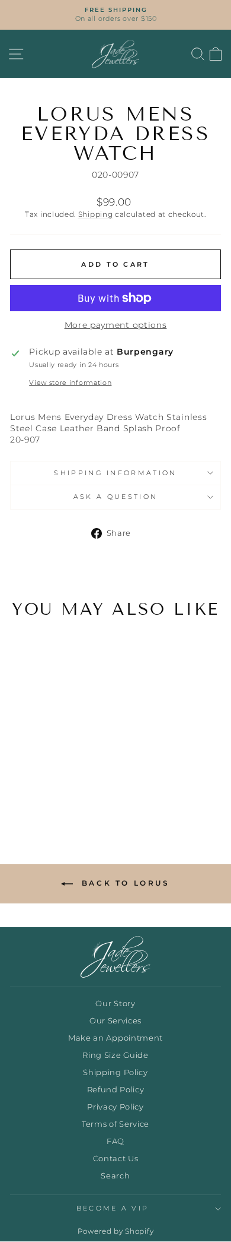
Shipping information (115, 473)
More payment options (116, 325)
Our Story (115, 1003)
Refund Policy (116, 1089)
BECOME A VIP (112, 1208)
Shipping (95, 214)
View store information (70, 382)
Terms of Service (115, 1124)
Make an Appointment (115, 1038)
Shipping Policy (115, 1072)
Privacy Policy (115, 1106)
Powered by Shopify (115, 1231)
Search (115, 1175)
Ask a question (115, 496)
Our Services (115, 1020)
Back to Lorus (123, 882)
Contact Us (116, 1158)
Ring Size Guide (115, 1055)
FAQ (115, 1141)
